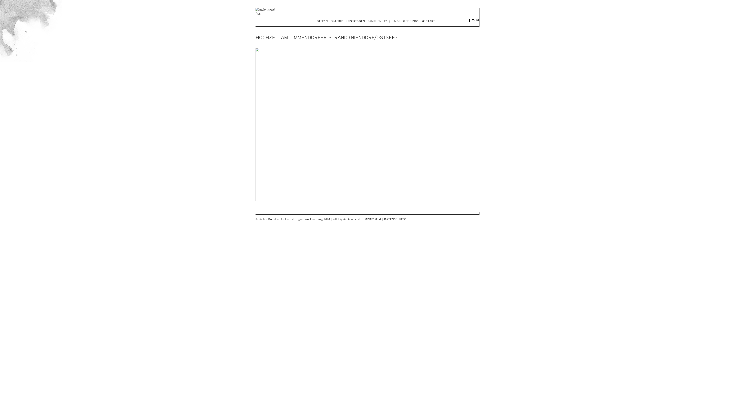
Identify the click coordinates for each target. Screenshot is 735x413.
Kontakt (428, 21)
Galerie (337, 21)
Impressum (372, 219)
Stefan (322, 21)
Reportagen (355, 21)
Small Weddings (406, 21)
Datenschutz (395, 219)
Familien (374, 21)
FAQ (387, 21)
